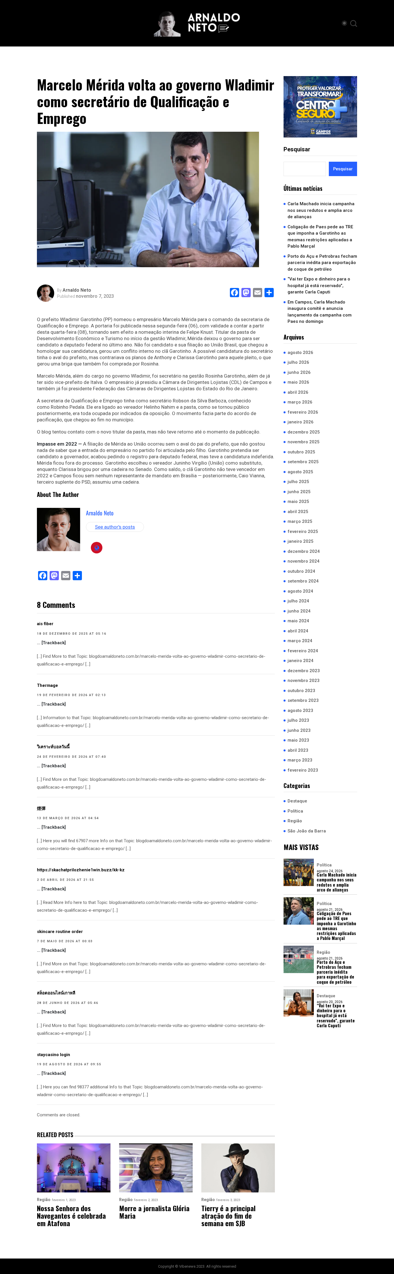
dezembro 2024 (304, 551)
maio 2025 (298, 501)
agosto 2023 (300, 710)
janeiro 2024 (301, 661)
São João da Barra (307, 831)
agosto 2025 (300, 471)
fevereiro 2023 (303, 770)
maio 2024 (298, 621)
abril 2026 (298, 392)
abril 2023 (298, 750)
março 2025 (300, 521)
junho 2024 (299, 611)
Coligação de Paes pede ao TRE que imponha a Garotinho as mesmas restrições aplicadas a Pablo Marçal (320, 236)
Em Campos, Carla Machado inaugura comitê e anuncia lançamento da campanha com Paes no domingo (320, 311)
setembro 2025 (303, 462)
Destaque (297, 801)
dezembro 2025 (304, 432)
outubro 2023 (301, 690)
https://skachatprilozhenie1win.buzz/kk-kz (81, 869)
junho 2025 (299, 491)
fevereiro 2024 (303, 650)
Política (295, 811)
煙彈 (41, 808)
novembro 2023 (304, 680)
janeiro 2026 (301, 422)
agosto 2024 (300, 591)
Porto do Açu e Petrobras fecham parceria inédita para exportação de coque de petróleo (322, 263)
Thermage (47, 685)
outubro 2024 (301, 571)
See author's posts (115, 527)
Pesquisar (297, 149)
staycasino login (53, 1054)
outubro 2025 (301, 452)
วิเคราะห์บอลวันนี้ (53, 746)
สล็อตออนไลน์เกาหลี (56, 993)
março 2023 (300, 760)
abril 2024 (298, 631)
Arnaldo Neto (77, 290)
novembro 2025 (304, 442)
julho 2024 (298, 601)
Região (295, 821)
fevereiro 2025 (303, 531)
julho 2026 (298, 362)
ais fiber (45, 623)
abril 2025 (298, 511)
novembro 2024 (304, 561)
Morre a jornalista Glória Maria (154, 1211)
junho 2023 (299, 730)
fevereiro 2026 (303, 412)
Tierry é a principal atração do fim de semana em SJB (228, 1215)
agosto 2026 (300, 352)
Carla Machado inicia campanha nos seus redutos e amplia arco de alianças (321, 210)
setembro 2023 (303, 700)
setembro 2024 (303, 581)
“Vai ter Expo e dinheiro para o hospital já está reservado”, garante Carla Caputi (319, 286)
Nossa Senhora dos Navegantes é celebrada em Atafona (71, 1215)
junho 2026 (299, 372)
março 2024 (300, 641)
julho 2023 (298, 720)
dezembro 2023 (304, 670)
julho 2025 (298, 482)
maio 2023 (298, 740)
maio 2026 (298, 382)
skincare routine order (60, 931)
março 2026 (300, 402)
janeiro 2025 (301, 541)
